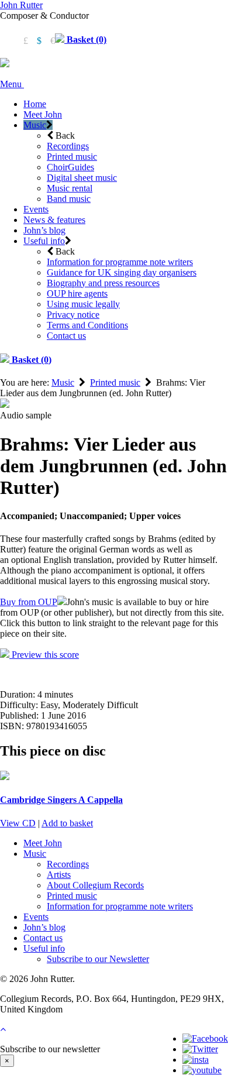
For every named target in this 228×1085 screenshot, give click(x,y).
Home (34, 104)
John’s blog (44, 230)
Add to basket (67, 823)
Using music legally (83, 304)
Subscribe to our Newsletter (98, 959)
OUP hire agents (77, 293)
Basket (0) (85, 39)
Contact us (66, 336)
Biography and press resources (103, 283)
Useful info (44, 241)
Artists (59, 875)
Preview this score (44, 655)
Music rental (69, 188)
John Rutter (21, 5)
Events (36, 209)
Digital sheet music (82, 178)
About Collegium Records (95, 885)
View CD (18, 823)
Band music (69, 199)
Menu (12, 84)
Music (34, 125)
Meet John (42, 114)
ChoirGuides (70, 167)
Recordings (68, 146)
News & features (54, 220)
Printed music (72, 157)
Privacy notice (73, 315)
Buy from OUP (28, 602)
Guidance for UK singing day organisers (121, 272)
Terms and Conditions (87, 325)
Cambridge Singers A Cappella (61, 800)
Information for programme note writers (120, 262)
